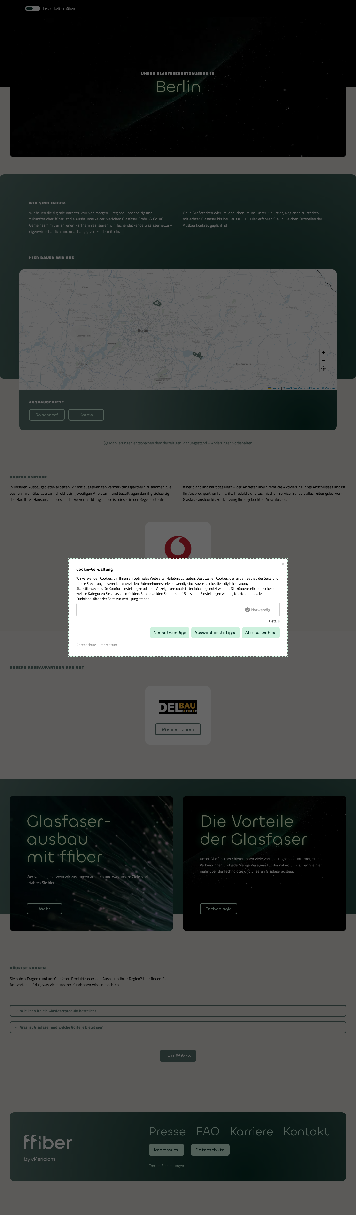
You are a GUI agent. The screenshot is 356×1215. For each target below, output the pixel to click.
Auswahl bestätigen (215, 633)
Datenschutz (86, 644)
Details (274, 620)
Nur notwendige (169, 633)
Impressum (108, 644)
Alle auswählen (261, 633)
